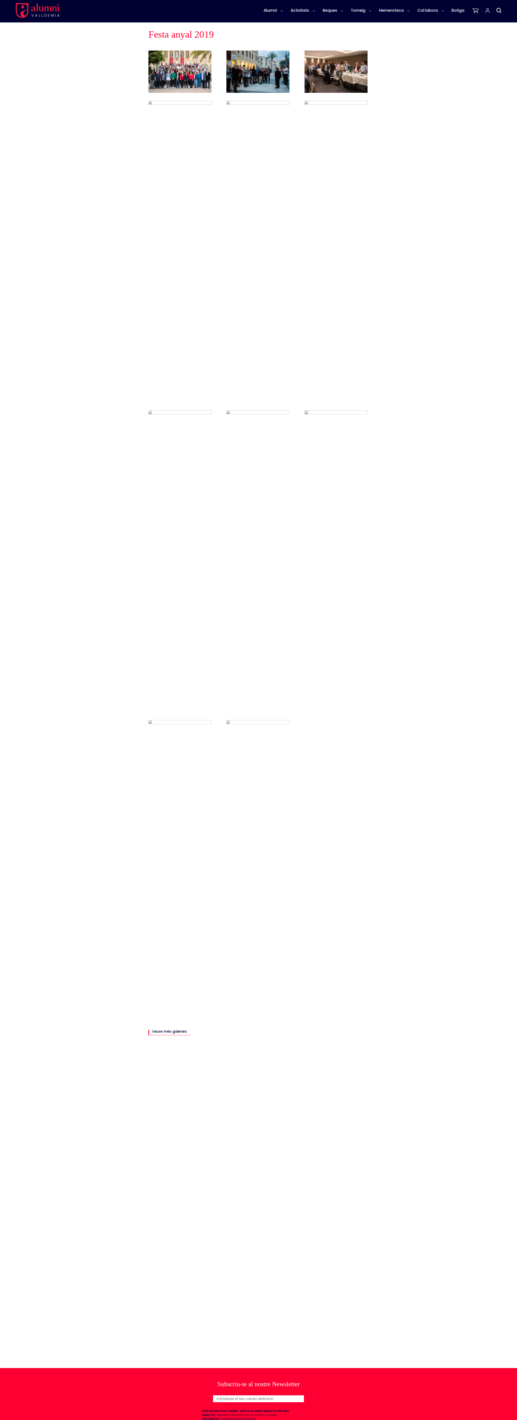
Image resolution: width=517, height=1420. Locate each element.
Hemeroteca (391, 10)
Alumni (270, 10)
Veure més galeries (169, 1032)
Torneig (358, 10)
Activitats (300, 10)
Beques (330, 10)
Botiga (458, 10)
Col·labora (427, 10)
